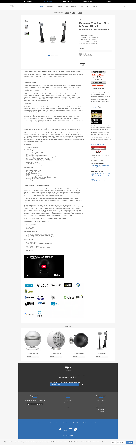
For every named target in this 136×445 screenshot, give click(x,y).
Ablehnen (113, 442)
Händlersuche (108, 1)
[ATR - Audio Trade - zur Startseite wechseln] (12, 7)
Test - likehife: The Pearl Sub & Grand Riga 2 (101, 175)
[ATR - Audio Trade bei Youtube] (65, 430)
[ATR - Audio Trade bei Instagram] (70, 430)
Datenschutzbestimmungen (63, 382)
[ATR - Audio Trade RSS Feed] (75, 430)
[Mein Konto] (124, 6)
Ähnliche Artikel (68, 326)
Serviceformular (68, 400)
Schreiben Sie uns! (29, 1)
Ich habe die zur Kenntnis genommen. (65, 382)
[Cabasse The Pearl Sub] (33, 340)
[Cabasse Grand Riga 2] (102, 340)
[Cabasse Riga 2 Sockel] (56, 340)
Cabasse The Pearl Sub (33, 353)
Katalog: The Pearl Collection (98, 180)
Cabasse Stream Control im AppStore (100, 177)
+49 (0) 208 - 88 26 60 (48, 1)
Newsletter (101, 405)
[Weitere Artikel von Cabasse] (82, 19)
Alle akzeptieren (120, 442)
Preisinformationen (68, 405)
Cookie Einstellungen (101, 400)
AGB (68, 407)
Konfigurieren (129, 442)
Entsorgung (101, 402)
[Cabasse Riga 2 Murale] (79, 340)
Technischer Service (88, 1)
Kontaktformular (68, 402)
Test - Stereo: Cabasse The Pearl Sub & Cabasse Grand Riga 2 (100, 166)
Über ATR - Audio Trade (101, 407)
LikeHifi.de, (95, 107)
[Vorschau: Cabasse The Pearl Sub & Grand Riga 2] (26, 20)
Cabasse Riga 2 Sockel (56, 353)
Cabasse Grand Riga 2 (102, 353)
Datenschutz (101, 409)
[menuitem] (41, 7)
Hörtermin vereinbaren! (86, 61)
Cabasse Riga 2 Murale (79, 353)
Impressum (101, 411)
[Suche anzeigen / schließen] (121, 6)
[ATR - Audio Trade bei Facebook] (60, 430)
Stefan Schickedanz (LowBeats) (98, 144)
